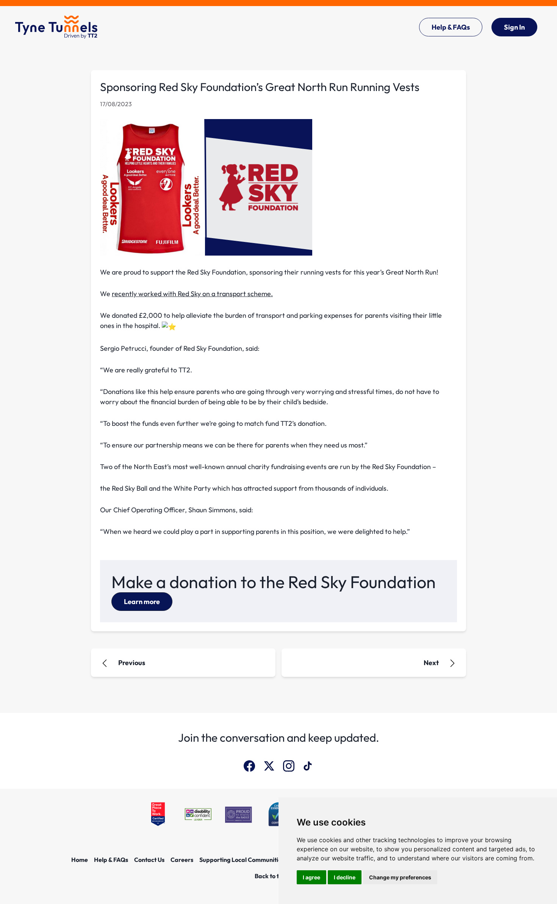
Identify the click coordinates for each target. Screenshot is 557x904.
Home (79, 859)
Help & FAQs (451, 27)
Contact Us (149, 859)
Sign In (514, 27)
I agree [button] (311, 877)
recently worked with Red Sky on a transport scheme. (192, 293)
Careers (182, 859)
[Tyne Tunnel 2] (56, 27)
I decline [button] (344, 877)
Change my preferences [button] (400, 877)
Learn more (142, 601)
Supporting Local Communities (241, 859)
